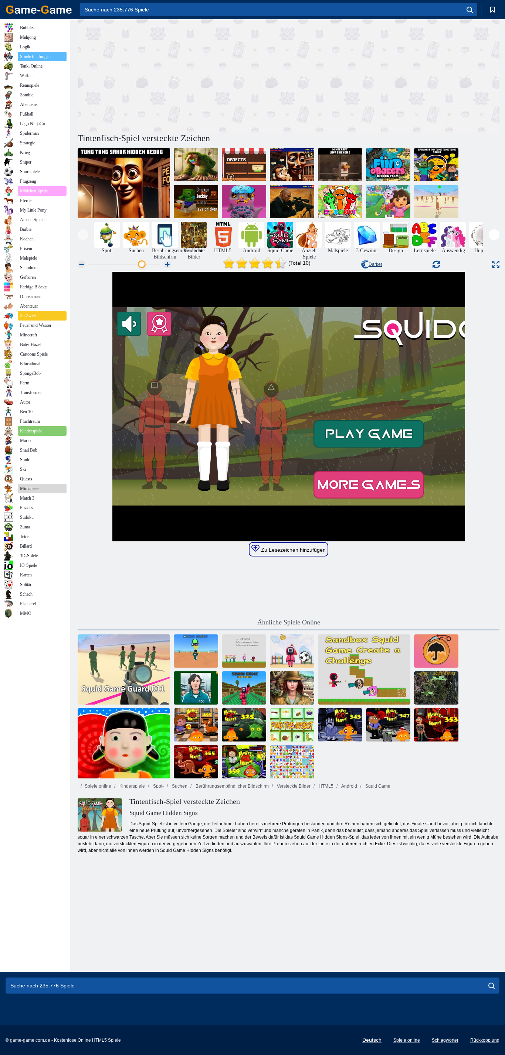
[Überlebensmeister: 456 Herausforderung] (124, 743)
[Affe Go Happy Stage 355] (196, 761)
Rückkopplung (484, 1040)
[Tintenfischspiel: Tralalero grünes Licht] (436, 201)
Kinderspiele (131, 786)
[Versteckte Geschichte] (292, 688)
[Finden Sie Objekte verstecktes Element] (388, 164)
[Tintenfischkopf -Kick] (292, 651)
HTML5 (325, 786)
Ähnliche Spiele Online (288, 622)
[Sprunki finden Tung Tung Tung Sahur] (436, 164)
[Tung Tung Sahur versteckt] (124, 183)
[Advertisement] (183, 75)
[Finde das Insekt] (292, 724)
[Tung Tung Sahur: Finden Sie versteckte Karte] (292, 164)
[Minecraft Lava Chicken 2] (340, 164)
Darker (375, 264)
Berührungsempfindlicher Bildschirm (231, 786)
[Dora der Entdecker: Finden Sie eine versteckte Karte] (388, 201)
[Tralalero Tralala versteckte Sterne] (244, 201)
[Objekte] (244, 164)
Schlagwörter (445, 1040)
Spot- (158, 786)
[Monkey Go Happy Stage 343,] (340, 724)
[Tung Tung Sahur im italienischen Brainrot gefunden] (196, 164)
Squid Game (377, 786)
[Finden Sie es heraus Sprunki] (340, 201)
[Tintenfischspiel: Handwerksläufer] (244, 688)
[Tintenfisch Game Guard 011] (124, 669)
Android (348, 786)
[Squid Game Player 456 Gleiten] (196, 688)
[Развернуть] (495, 264)
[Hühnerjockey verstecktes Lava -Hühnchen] (196, 201)
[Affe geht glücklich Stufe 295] (196, 724)
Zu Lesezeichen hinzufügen (293, 550)
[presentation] (83, 234)
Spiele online (98, 786)
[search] (470, 10)
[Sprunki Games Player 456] (196, 651)
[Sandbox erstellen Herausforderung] (244, 651)
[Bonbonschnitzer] (436, 651)
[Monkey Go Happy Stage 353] (436, 724)
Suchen (179, 786)
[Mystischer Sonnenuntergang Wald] (436, 688)
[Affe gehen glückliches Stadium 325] (244, 724)
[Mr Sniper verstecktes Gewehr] (292, 201)
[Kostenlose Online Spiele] (39, 10)
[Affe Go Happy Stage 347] (388, 724)
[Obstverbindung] (292, 761)
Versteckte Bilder (293, 786)
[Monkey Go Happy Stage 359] (244, 761)
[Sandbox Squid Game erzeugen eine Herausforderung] (364, 669)
